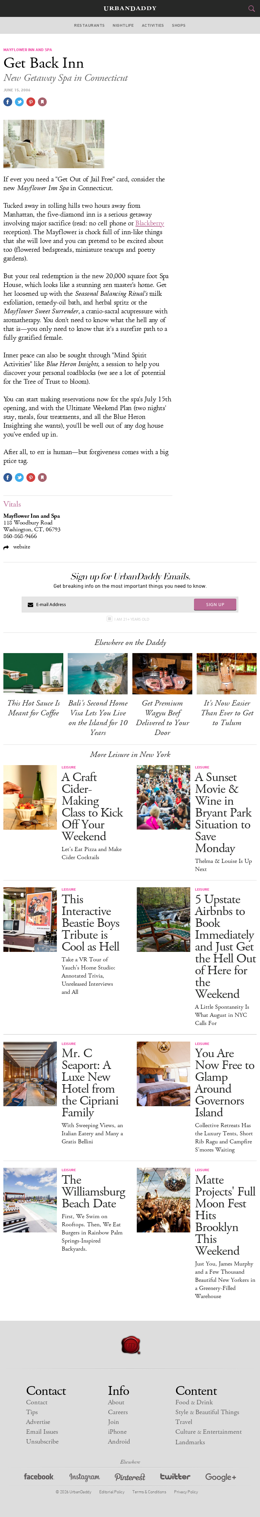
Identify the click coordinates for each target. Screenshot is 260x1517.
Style (207, 1412)
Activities (153, 25)
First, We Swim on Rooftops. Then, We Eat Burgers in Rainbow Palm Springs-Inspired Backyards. (92, 1232)
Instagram (84, 1478)
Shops (179, 25)
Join (113, 1422)
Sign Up (215, 604)
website (21, 546)
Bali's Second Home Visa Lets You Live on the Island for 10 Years (97, 718)
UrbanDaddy (130, 8)
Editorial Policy (111, 1491)
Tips (32, 1412)
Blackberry (149, 223)
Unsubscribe (42, 1441)
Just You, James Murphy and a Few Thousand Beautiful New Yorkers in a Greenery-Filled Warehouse (225, 1280)
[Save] (42, 101)
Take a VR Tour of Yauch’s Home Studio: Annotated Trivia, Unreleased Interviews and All (88, 976)
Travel (183, 1422)
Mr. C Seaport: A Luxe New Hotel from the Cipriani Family (90, 1083)
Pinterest (130, 1478)
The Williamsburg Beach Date (93, 1192)
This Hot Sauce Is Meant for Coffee (33, 708)
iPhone (117, 1431)
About (116, 1402)
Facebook (39, 1478)
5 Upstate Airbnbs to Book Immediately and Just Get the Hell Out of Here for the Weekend (225, 947)
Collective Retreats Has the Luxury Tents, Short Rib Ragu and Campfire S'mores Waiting (224, 1137)
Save (30, 101)
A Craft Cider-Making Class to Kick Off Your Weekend (92, 807)
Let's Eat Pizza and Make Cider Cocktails (92, 853)
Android (119, 1441)
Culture (208, 1431)
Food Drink (194, 1402)
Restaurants (89, 25)
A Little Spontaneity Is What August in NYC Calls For (222, 1015)
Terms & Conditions (149, 1491)
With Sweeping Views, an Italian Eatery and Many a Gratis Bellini (92, 1133)
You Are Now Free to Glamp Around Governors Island (224, 1083)
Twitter (175, 1478)
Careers (118, 1412)
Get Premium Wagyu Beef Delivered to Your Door (162, 718)
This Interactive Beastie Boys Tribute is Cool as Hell (90, 923)
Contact (36, 1402)
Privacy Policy (186, 1491)
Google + (220, 1478)
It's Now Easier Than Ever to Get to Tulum (226, 713)
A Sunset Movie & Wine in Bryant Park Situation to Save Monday (223, 813)
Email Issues (42, 1431)
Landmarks (190, 1442)
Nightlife (123, 25)
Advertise (38, 1422)
